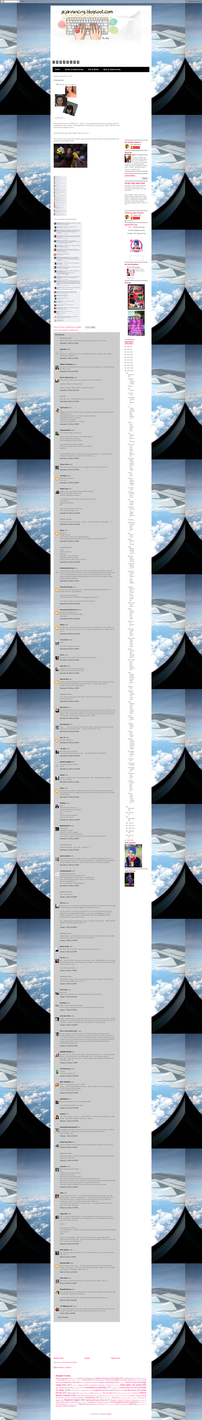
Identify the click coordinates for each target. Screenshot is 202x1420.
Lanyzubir (63, 1166)
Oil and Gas (80, 1395)
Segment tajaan (72, 1400)
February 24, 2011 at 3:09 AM (69, 1187)
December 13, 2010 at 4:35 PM (69, 458)
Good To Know (131, 1382)
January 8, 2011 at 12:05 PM (68, 1025)
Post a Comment (63, 1317)
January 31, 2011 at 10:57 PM (69, 1108)
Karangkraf (76, 1387)
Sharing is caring (116, 1400)
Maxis (86, 1393)
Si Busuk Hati (131, 759)
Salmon (134, 1397)
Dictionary (86, 1380)
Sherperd (126, 1400)
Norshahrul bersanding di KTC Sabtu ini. (131, 526)
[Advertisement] (87, 1339)
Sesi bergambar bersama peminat (131, 437)
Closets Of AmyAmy (133, 267)
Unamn (62, 625)
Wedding (58, 1406)
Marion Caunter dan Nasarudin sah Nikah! (131, 653)
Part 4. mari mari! (130, 474)
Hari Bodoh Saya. (131, 535)
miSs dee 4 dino (65, 1016)
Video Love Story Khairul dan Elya (131, 427)
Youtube (71, 1406)
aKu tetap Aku (64, 724)
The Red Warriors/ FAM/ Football (123, 1402)
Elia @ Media (93, 69)
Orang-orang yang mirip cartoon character (131, 798)
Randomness (90, 1398)
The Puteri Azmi (65, 1069)
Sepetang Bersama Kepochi (96, 1400)
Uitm (117, 1404)
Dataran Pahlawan (71, 1380)
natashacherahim (65, 430)
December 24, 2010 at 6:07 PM (69, 469)
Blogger (109, 1414)
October (131, 812)
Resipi (114, 1398)
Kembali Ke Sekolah (96, 1387)
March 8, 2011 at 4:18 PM (68, 1257)
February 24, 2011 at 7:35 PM (69, 1208)
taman (84, 1402)
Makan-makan (71, 1393)
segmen (58, 1400)
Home (57, 69)
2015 (128, 357)
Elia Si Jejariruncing (66, 377)
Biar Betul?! (131, 389)
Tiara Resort (142, 1402)
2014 (128, 360)
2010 (128, 370)
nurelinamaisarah (65, 871)
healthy (74, 1385)
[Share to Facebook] (92, 327)
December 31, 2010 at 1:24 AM (69, 782)
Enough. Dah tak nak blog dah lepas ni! (131, 786)
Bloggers (89, 1378)
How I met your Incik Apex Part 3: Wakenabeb (131, 665)
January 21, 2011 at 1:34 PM (68, 1063)
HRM (86, 1385)
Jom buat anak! (131, 488)
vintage (138, 1404)
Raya (100, 1397)
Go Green (121, 1382)
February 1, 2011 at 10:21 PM (69, 1121)
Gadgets (101, 1382)
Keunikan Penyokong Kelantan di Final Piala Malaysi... (131, 577)
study (79, 1402)
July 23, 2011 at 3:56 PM (67, 1313)
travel (87, 1404)
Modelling (118, 1393)
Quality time (61, 1397)
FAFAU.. (130, 386)
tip (76, 1404)
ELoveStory (100, 1380)
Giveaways (111, 1382)
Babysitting (59, 1378)
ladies (89, 1390)
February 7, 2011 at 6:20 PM (68, 1136)
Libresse (119, 1390)
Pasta (100, 1395)
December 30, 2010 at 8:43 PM (69, 731)
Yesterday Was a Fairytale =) (131, 566)
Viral (143, 1404)
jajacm (62, 530)
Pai (96, 1395)
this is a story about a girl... (69, 1031)
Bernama (74, 1378)
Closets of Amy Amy (102, 1378)
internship (101, 1385)
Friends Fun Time (69, 1382)
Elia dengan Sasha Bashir (131, 502)
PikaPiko (63, 803)
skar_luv (62, 737)
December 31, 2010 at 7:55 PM (69, 885)
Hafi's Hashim (64, 1250)
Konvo (72, 1390)
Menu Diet (98, 1393)
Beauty (67, 1378)
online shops (89, 1395)
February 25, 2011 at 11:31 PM (69, 1244)
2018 (128, 349)
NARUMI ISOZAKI (65, 1052)
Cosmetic (144, 1378)
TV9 (107, 1404)
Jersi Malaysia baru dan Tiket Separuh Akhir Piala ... (131, 707)
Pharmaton (125, 1395)
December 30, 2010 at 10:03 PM (70, 756)
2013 (128, 362)
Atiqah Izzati (64, 489)
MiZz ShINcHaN (65, 1082)
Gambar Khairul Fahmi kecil (131, 726)
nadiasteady (64, 1099)
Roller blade (122, 1397)
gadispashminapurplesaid (68, 1127)
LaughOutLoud (73, 330)
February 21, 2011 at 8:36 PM (69, 1160)
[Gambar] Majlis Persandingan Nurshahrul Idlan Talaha (131, 464)
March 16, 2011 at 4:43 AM (68, 1283)
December (131, 374)
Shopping (134, 1400)
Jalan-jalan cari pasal (131, 1385)
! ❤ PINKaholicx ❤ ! (66, 1306)
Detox (79, 1380)
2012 (128, 365)
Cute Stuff (60, 1380)
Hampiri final (130, 687)
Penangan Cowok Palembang (131, 753)
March (131, 828)
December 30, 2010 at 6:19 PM (69, 718)
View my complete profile (132, 169)
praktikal (132, 1395)
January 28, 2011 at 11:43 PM (69, 1093)
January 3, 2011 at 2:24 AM (68, 951)
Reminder (107, 1397)
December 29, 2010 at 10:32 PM (70, 562)
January (131, 835)
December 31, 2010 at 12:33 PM (70, 820)
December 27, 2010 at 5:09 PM (69, 483)
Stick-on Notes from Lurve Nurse (66, 1402)
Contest (116, 1378)
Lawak (110, 1390)
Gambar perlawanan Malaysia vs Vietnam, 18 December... (131, 593)
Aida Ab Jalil (64, 679)
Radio (69, 1397)
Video (130, 1404)
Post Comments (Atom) (69, 1362)
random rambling (78, 1397)
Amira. (62, 655)
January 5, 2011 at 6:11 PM (68, 983)
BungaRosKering (65, 1289)
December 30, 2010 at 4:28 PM (69, 701)
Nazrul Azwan (64, 946)
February (131, 831)
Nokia (128, 1393)
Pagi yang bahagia (131, 764)
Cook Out (126, 1378)
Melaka (92, 1393)
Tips (80, 1404)
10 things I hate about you (131, 776)
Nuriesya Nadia (65, 1263)
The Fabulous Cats (93, 1402)
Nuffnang (134, 1393)
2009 (128, 840)
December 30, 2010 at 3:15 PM (69, 660)
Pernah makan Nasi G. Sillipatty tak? (131, 482)
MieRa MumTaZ (65, 826)
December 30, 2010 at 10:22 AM (70, 603)
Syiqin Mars (64, 1214)
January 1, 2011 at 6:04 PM (68, 897)
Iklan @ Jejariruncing (112, 69)
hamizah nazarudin (66, 587)
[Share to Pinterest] (94, 327)
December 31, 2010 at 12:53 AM (70, 769)
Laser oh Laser (130, 394)
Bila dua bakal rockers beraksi (131, 558)
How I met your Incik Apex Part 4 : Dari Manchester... (131, 450)
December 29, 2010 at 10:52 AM (70, 524)
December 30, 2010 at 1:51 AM (69, 581)
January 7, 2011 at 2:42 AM (68, 997)
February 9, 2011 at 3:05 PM (68, 1147)
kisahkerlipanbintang (67, 568)
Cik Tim (62, 957)
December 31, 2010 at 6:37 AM (69, 797)
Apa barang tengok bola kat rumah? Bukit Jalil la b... (131, 678)
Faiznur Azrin (64, 464)
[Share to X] (90, 327)
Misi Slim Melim (108, 1393)
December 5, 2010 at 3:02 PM (69, 358)
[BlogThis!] (88, 327)
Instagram (93, 1385)
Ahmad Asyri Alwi (66, 1142)
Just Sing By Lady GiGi (63, 1388)
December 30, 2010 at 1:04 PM (69, 649)
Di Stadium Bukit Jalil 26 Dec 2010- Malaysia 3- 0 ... (131, 413)
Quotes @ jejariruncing (74, 69)
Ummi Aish (63, 989)
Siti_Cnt (62, 903)
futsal (95, 1382)
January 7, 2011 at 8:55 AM (68, 1010)
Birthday (80, 1378)
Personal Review (116, 1395)
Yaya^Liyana (64, 407)
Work (64, 1406)
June (130, 823)
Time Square (70, 1404)
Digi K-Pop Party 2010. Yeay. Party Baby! (131, 642)
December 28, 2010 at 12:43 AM (70, 513)
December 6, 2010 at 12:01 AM (69, 390)
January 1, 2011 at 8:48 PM (68, 927)
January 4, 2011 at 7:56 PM (68, 970)
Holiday (80, 1385)
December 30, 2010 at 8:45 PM (69, 742)
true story (94, 1404)
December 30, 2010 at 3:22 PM (69, 673)
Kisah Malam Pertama (131, 718)
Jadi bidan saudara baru (131, 769)
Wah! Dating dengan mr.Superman (131, 550)
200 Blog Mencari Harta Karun (131, 494)
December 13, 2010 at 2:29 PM (69, 424)
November (131, 808)
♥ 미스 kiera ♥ (64, 640)
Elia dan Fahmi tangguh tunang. (131, 381)
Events (108, 1380)
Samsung (141, 1397)
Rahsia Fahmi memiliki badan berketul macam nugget (131, 743)
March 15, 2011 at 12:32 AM (68, 1272)
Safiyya (128, 1397)
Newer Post (58, 1358)
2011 (128, 368)
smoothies (142, 1400)
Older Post (115, 1358)
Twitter (112, 1404)
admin (62, 788)
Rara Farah (63, 707)
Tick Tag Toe (60, 1404)
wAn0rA (62, 1114)
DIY (94, 1380)
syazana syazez (65, 856)
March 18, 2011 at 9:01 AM (68, 1300)
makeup (81, 1393)
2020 (128, 346)
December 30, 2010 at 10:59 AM (70, 619)
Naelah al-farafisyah (66, 364)
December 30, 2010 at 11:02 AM (70, 634)
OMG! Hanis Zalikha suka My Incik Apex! (131, 614)
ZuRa (61, 1193)
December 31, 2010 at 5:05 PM (69, 850)
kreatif (78, 1390)
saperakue (63, 349)
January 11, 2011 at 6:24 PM (68, 1046)
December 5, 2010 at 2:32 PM (69, 343)
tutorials (102, 1404)
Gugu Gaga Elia (63, 330)
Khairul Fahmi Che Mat (128, 1388)
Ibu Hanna (63, 1003)
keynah (62, 775)
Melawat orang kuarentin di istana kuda (131, 695)
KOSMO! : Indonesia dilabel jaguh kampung (131, 512)
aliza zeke (63, 666)
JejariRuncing (134, 198)
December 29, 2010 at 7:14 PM (69, 541)
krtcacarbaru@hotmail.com (69, 609)
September (131, 818)
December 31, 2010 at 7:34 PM (69, 865)
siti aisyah (63, 475)
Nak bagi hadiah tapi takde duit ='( (131, 632)
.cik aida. (63, 748)
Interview (109, 1385)
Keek (82, 1387)
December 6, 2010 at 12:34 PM (69, 401)
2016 (128, 354)
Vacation (123, 1404)
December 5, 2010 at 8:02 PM (69, 371)
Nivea (124, 1393)
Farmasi (132, 1380)
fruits (81, 1382)
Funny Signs (87, 1382)
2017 (128, 352)
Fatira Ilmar (63, 1278)
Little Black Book (130, 1390)
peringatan (107, 1395)
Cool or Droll (136, 1378)
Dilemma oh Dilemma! (131, 624)
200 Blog (130, 520)
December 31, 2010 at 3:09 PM (69, 838)
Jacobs (116, 1385)
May (130, 825)
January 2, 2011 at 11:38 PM (68, 940)
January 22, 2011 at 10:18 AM (69, 1076)
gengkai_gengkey (65, 762)
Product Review (141, 1395)
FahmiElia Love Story (120, 1380)
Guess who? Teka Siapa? (131, 733)
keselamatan (114, 1387)
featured (139, 1380)
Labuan (84, 1390)
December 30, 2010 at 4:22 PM (69, 688)
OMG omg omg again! (131, 604)
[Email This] (86, 327)
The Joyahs (105, 1402)
